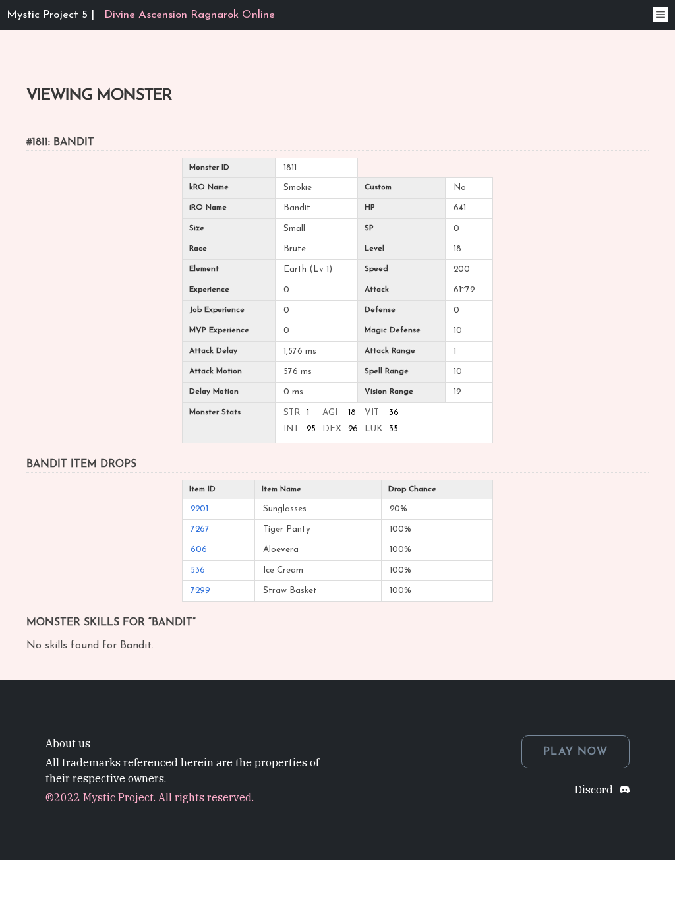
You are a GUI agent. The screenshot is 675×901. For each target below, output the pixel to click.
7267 (200, 529)
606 (199, 549)
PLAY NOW (575, 752)
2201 (199, 509)
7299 (200, 590)
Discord (594, 789)
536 (198, 570)
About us (67, 743)
